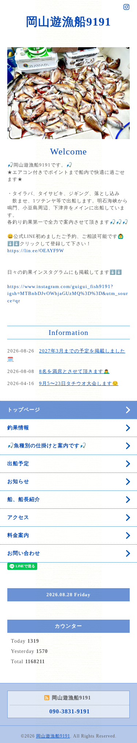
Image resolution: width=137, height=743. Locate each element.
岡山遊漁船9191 (68, 21)
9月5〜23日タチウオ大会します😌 (78, 455)
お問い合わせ (23, 625)
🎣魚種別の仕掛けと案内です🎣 (46, 517)
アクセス (18, 589)
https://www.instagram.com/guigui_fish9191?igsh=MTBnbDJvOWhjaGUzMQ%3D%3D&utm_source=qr (67, 365)
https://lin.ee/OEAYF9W (35, 322)
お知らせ (18, 553)
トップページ (23, 481)
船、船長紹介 (23, 571)
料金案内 (18, 607)
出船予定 (18, 535)
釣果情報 (18, 499)
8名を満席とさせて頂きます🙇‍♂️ (74, 443)
